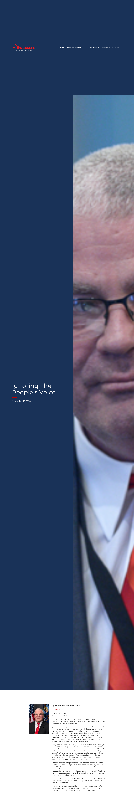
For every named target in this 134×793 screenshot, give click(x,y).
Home (61, 47)
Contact (118, 47)
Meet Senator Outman (76, 47)
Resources (106, 47)
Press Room (92, 47)
